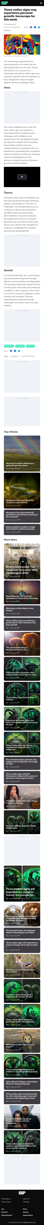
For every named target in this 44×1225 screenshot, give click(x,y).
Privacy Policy (6, 1202)
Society (25, 1212)
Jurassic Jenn (11, 24)
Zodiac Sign (9, 346)
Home (6, 356)
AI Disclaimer (6, 1199)
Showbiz (4, 1212)
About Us (26, 1199)
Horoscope (20, 346)
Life (2, 1209)
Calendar (26, 1202)
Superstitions (28, 1215)
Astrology (7, 30)
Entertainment (6, 1215)
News (25, 1209)
